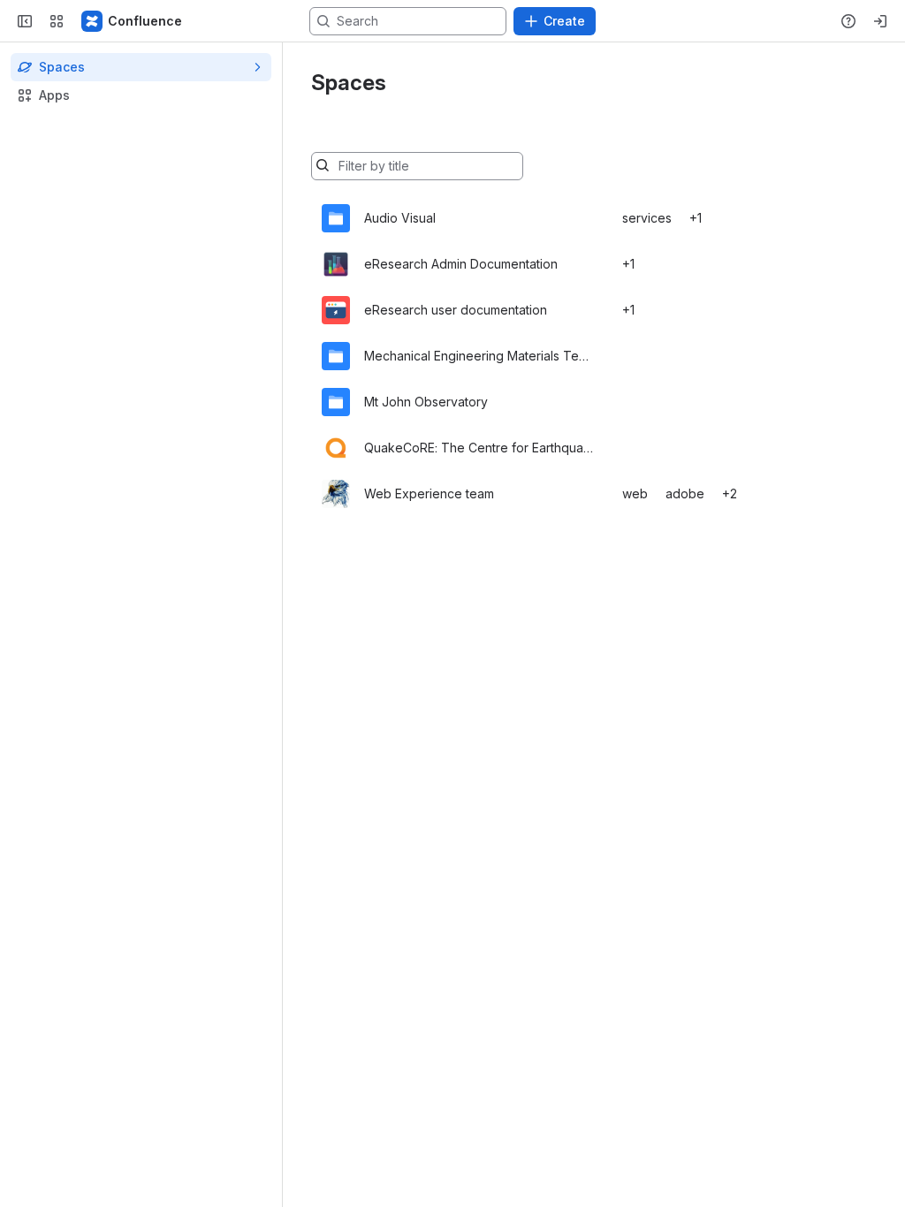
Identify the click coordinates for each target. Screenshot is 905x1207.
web (635, 493)
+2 (729, 493)
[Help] (848, 21)
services (647, 217)
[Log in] (880, 21)
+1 (695, 217)
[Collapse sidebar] (25, 21)
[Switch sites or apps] (56, 21)
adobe (684, 493)
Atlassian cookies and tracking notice (310, 64)
